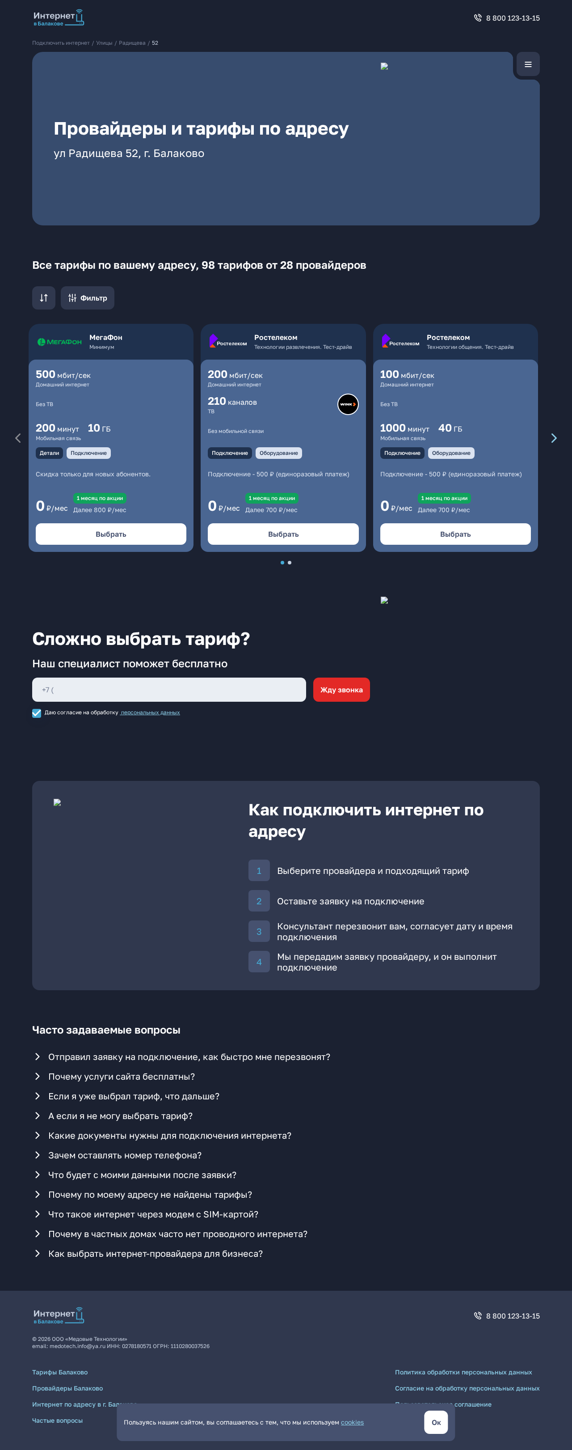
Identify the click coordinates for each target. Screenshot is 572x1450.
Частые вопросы (57, 1420)
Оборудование (279, 452)
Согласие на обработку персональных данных (467, 1388)
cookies (352, 1422)
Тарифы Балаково (60, 1372)
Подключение (89, 452)
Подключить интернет (61, 42)
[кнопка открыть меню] (528, 64)
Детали (49, 452)
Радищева (132, 42)
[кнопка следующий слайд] (554, 438)
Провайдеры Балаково (67, 1388)
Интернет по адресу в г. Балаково (84, 1404)
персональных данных (150, 712)
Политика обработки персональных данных (463, 1372)
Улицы (104, 42)
